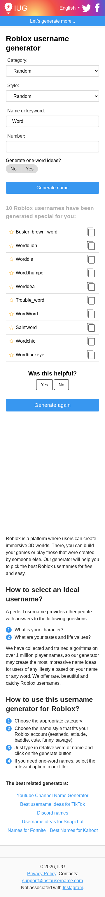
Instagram (73, 887)
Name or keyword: (26, 110)
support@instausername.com (52, 880)
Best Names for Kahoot (74, 830)
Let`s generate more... (52, 21)
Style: (13, 85)
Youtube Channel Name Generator (52, 795)
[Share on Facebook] (96, 7)
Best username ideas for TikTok (52, 804)
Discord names (52, 812)
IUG (20, 8)
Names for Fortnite (27, 830)
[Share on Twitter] (85, 7)
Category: (17, 60)
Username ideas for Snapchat (52, 821)
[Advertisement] (52, 474)
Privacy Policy (41, 873)
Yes (30, 168)
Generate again (52, 405)
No (13, 168)
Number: (16, 136)
